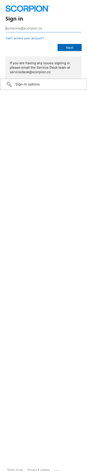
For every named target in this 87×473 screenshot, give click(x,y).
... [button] (57, 469)
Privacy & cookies (38, 469)
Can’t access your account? (25, 38)
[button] (43, 84)
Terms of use (15, 469)
